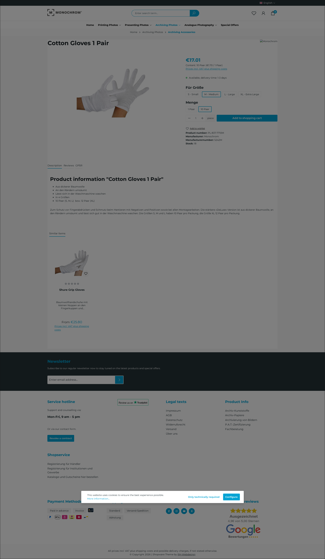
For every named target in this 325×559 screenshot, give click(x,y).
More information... (98, 498)
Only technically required (204, 496)
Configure (231, 496)
